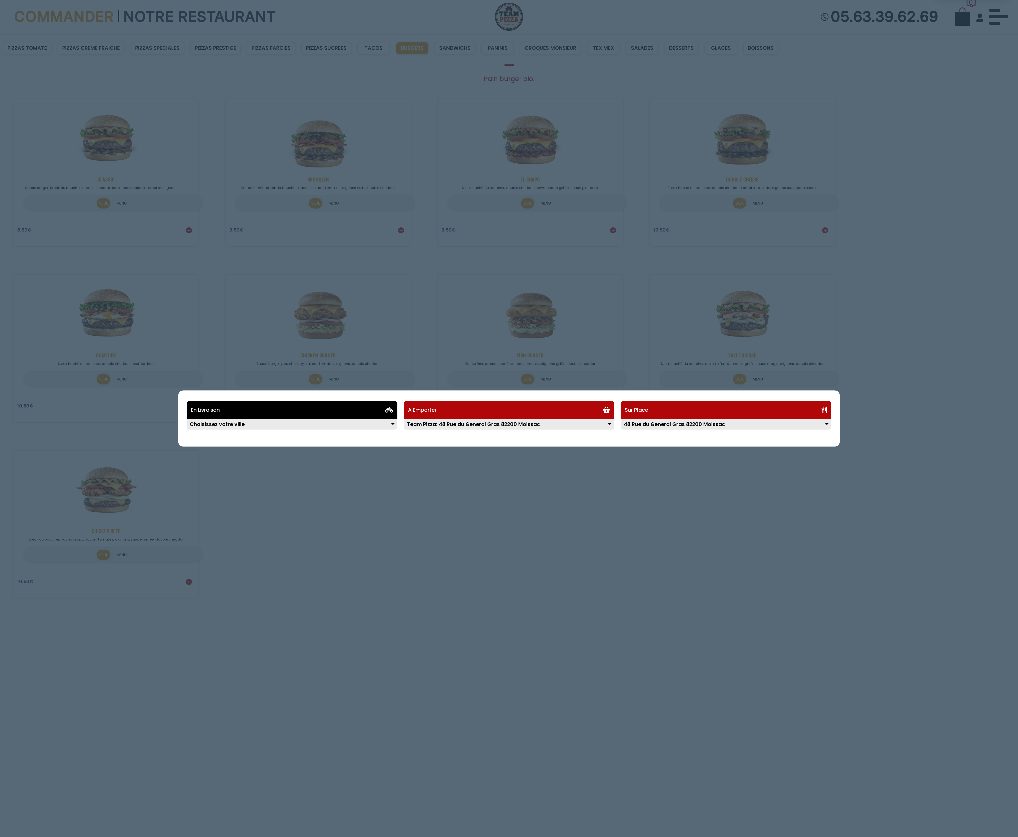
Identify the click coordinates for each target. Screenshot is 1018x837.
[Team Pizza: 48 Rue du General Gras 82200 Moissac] (509, 427)
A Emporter (422, 410)
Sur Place (636, 410)
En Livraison (205, 410)
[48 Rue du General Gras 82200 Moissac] (726, 427)
